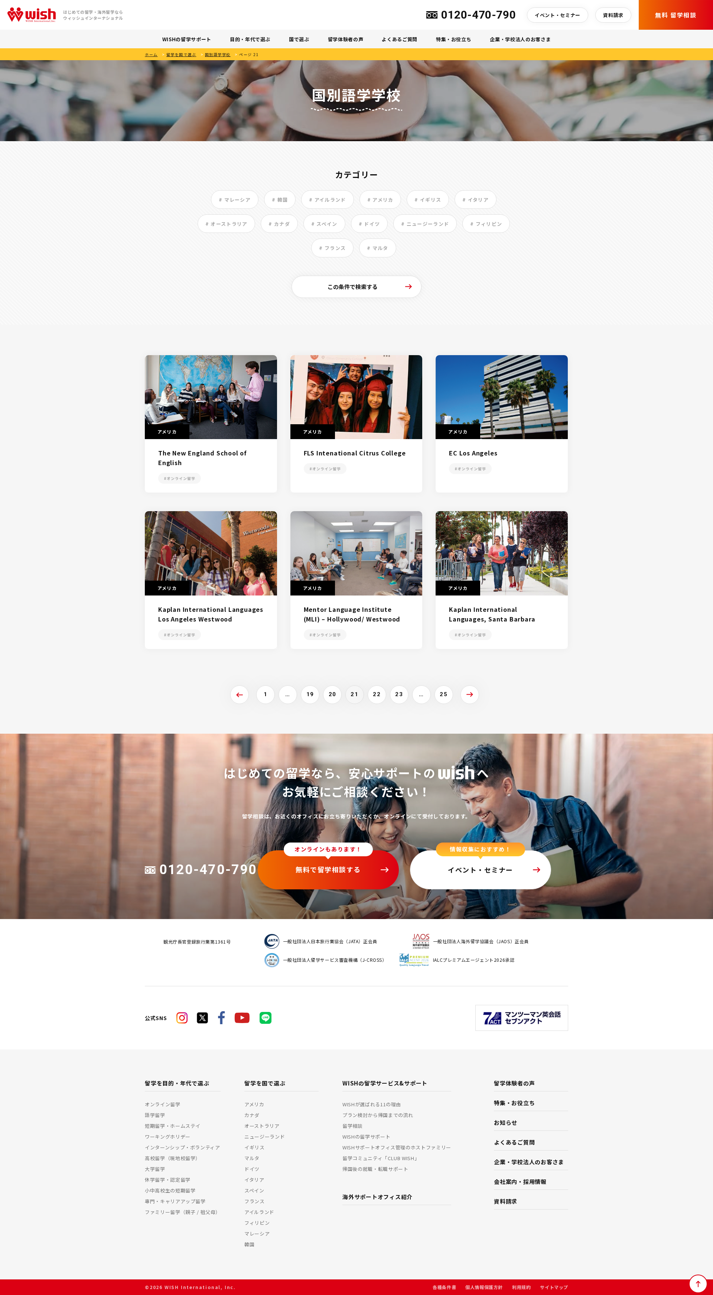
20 (332, 694)
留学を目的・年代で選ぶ (177, 1083)
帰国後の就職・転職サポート (375, 1168)
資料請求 (613, 15)
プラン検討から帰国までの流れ (377, 1115)
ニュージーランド (264, 1136)
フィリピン (257, 1222)
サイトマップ (554, 1287)
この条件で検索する (353, 287)
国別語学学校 (218, 54)
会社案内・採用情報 (520, 1181)
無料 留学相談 (675, 14)
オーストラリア (262, 1125)
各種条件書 (444, 1287)
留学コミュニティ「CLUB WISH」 (380, 1158)
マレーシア (257, 1233)
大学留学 (155, 1168)
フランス (254, 1201)
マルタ (252, 1158)
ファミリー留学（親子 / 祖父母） (183, 1212)
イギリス (254, 1147)
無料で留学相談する (328, 869)
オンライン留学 (162, 1104)
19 (310, 694)
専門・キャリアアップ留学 (175, 1201)
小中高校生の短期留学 (170, 1190)
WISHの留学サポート (186, 39)
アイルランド (259, 1212)
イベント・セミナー (557, 15)
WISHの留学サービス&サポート (384, 1083)
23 (399, 694)
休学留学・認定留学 (168, 1179)
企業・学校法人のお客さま (520, 39)
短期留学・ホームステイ (173, 1125)
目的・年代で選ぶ (250, 39)
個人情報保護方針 (484, 1287)
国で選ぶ (299, 39)
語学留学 (155, 1115)
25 (443, 694)
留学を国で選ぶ (181, 54)
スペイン (254, 1190)
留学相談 (352, 1125)
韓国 (249, 1244)
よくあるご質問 (399, 39)
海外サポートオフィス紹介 (377, 1197)
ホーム (151, 54)
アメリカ (254, 1104)
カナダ (252, 1115)
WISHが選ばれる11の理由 (371, 1104)
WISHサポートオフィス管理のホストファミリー (396, 1147)
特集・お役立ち (454, 39)
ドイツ (252, 1168)
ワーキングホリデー (168, 1136)
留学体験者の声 (346, 39)
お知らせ (505, 1122)
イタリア (254, 1179)
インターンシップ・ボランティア (182, 1147)
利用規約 (521, 1287)
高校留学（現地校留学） (173, 1158)
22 (377, 694)
